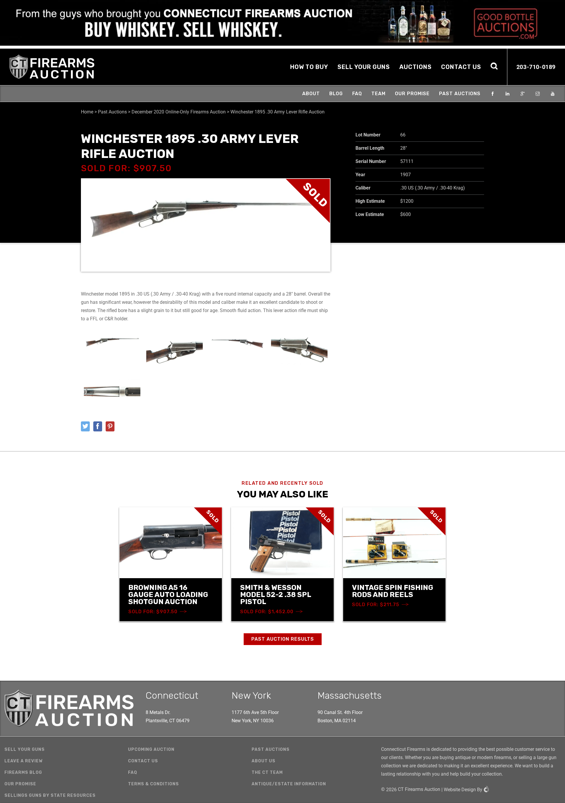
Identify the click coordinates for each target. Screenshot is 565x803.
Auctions (415, 66)
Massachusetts (350, 695)
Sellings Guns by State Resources (50, 795)
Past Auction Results (282, 639)
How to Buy (309, 66)
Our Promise (412, 93)
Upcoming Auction (151, 749)
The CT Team (267, 772)
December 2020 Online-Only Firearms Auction (179, 112)
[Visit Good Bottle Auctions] (282, 23)
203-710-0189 (536, 66)
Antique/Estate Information (289, 783)
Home (87, 112)
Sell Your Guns (364, 66)
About (311, 93)
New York (251, 695)
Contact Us (461, 66)
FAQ (357, 93)
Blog (336, 93)
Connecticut (172, 695)
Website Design (460, 789)
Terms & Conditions (153, 783)
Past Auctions (460, 93)
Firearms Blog (23, 772)
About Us (263, 761)
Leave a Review (23, 761)
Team (378, 93)
